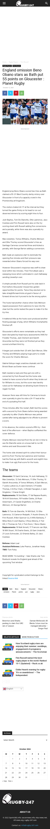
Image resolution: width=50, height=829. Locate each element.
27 (45, 772)
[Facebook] (4, 93)
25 (32, 772)
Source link (13, 578)
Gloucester (32, 589)
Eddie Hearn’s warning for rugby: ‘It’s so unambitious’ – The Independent (31, 672)
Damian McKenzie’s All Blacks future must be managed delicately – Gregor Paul (39, 625)
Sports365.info (15, 817)
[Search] (46, 3)
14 (6, 768)
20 (45, 768)
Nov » (10, 781)
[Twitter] (10, 93)
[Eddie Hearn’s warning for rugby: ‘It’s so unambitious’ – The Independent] (8, 672)
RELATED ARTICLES (11, 637)
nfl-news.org (18, 820)
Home (4, 62)
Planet (14, 592)
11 (32, 763)
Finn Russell (25, 62)
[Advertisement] (25, 33)
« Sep (4, 781)
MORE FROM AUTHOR (30, 637)
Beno (16, 589)
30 (20, 777)
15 (13, 768)
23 (20, 772)
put (26, 592)
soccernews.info (28, 817)
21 (6, 772)
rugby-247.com (30, 820)
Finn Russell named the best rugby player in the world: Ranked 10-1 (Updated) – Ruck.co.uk (31, 661)
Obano (40, 589)
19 (38, 768)
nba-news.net (41, 817)
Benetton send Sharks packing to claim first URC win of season (12, 623)
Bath (10, 589)
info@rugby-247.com (29, 825)
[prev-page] (3, 681)
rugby (32, 592)
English (9, 689)
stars (38, 592)
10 (26, 763)
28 (6, 777)
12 (38, 763)
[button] (4, 3)
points (21, 592)
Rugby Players (13, 62)
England (23, 589)
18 (32, 768)
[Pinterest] (16, 93)
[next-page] (7, 681)
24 (26, 772)
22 (13, 772)
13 (45, 763)
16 (20, 768)
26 (38, 772)
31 (26, 777)
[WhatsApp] (21, 93)
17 (26, 768)
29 (13, 777)
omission (6, 592)
